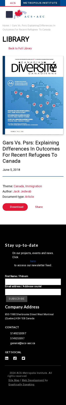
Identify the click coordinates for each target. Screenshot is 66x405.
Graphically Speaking (21, 384)
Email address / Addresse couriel (23, 286)
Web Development (33, 380)
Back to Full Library (20, 48)
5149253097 (18, 333)
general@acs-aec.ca (22, 343)
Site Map (13, 380)
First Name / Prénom (16, 276)
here (33, 261)
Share (39, 206)
